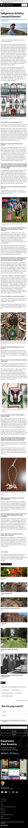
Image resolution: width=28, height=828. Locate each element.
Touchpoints (5, 721)
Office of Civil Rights (5, 818)
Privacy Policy (4, 800)
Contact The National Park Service (8, 806)
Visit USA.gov (4, 825)
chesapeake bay (5, 690)
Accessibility (3, 798)
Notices (2, 804)
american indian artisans (7, 696)
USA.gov (2, 816)
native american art (15, 690)
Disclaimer (3, 812)
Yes (5, 711)
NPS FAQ (2, 808)
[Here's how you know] (14, 1)
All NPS (14, 734)
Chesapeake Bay (5, 20)
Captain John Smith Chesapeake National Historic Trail (13, 19)
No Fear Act (3, 810)
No (5, 715)
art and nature (18, 693)
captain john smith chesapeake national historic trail (13, 687)
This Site (14, 731)
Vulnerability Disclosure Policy (7, 814)
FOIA (2, 802)
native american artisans (7, 693)
